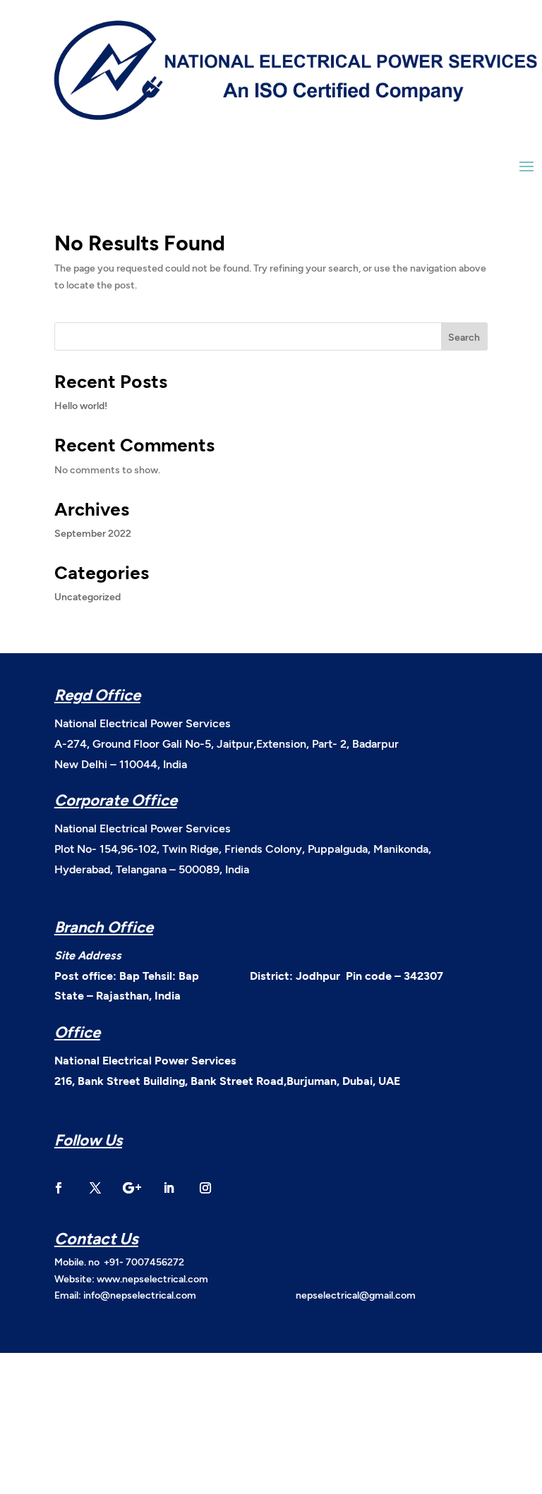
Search (464, 337)
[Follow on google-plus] (131, 1187)
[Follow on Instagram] (205, 1187)
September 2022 (92, 533)
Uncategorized (87, 596)
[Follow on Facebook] (58, 1187)
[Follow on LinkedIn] (168, 1187)
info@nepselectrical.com (139, 1295)
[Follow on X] (95, 1187)
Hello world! (80, 405)
